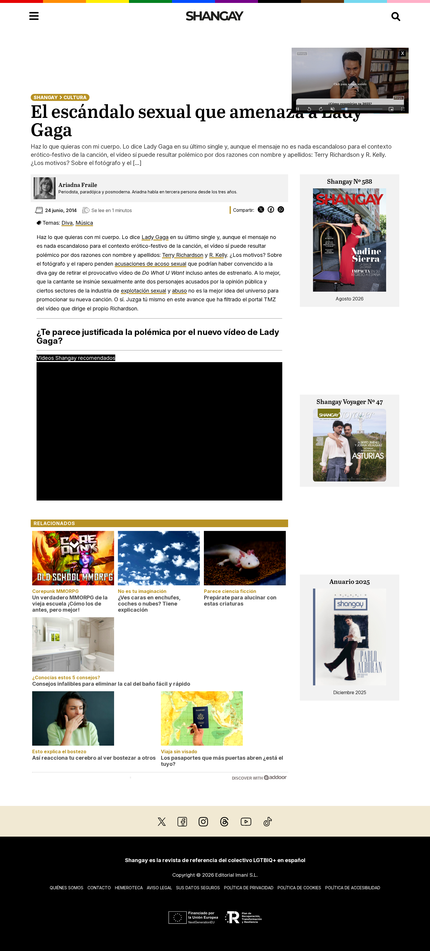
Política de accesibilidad (352, 887)
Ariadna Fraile (78, 185)
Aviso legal (159, 887)
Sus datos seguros (198, 887)
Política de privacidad (249, 887)
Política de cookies (299, 887)
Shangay (46, 97)
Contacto (99, 887)
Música (84, 222)
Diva (67, 222)
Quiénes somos (66, 887)
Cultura (75, 97)
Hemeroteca (129, 887)
